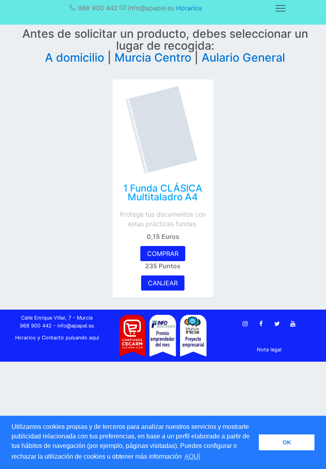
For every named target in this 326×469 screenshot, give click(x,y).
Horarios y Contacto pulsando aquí (57, 338)
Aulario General (243, 57)
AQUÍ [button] (192, 456)
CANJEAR (163, 283)
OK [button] (287, 442)
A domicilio (76, 57)
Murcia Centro (154, 57)
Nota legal (269, 350)
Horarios (189, 8)
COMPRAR (163, 254)
